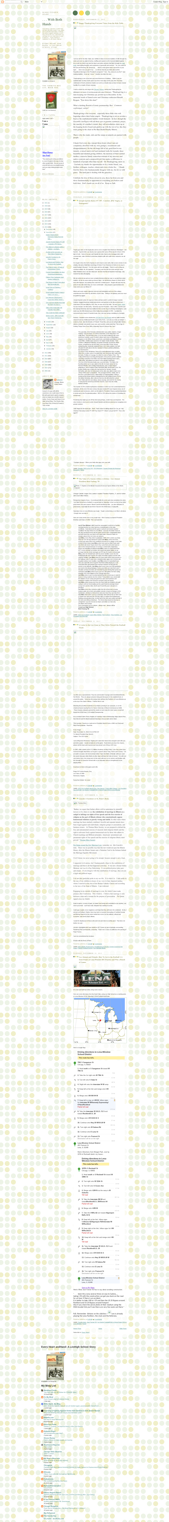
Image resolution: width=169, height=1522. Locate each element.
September (49, 324)
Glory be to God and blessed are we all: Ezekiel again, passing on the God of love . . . (72, 1406)
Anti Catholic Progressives (86, 946)
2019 (46, 209)
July (47, 331)
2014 (46, 224)
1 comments (98, 785)
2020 (46, 206)
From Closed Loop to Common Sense (56, 1399)
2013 (46, 227)
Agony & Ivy (48, 1447)
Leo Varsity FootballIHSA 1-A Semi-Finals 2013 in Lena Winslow (101, 790)
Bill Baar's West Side (52, 1458)
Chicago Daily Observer (53, 1452)
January (48, 349)
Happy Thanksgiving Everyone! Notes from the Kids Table (101, 23)
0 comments (98, 192)
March (48, 343)
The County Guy (50, 1516)
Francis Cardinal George (85, 948)
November (49, 232)
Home (100, 1328)
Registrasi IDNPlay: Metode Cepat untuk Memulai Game (63, 1413)
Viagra (82, 470)
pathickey (60, 379)
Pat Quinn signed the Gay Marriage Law (87, 845)
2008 (46, 365)
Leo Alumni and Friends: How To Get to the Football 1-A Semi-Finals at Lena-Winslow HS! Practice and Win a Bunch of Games (102, 959)
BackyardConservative (52, 1486)
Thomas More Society (87, 840)
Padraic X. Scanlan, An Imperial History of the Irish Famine (63, 1426)
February (49, 345)
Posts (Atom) (86, 1332)
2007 (46, 368)
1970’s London (49, 1454)
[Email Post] (102, 192)
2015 (46, 221)
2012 (46, 353)
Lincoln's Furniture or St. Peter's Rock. (94, 798)
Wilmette (47, 1472)
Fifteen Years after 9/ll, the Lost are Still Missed (59, 1474)
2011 (46, 356)
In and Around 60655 (52, 1499)
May (47, 336)
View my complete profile (49, 408)
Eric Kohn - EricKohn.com (54, 1519)
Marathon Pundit (50, 1390)
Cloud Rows (48, 1488)
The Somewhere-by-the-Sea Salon (55, 1481)
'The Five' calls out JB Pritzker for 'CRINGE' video (60, 1392)
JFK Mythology (98, 468)
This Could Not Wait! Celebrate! (55, 312)
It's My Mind (48, 1397)
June (47, 333)
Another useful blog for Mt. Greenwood (57, 1501)
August (48, 327)
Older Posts (123, 1328)
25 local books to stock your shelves (56, 1460)
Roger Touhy (121, 304)
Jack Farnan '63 (92, 1322)
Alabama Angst (49, 1431)
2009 (46, 362)
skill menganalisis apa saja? (53, 1433)
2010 (46, 358)
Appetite (80, 468)
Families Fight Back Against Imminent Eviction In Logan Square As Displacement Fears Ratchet (76, 1467)
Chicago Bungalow (51, 1506)
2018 (46, 212)
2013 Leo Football (83, 615)
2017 (46, 215)
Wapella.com (49, 1417)
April (47, 340)
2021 (46, 203)
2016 (46, 218)
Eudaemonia (48, 1479)
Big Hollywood (49, 1513)
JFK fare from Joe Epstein (103, 317)
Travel (84, 1323)
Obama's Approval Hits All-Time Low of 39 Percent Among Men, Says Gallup (69, 1495)
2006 (46, 371)
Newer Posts (77, 1328)
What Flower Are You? (47, 154)
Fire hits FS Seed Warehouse (53, 1419)
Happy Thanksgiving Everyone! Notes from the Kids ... (54, 237)
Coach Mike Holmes (95, 615)
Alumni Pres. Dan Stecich (97, 788)
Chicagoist (48, 1465)
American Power (50, 1424)
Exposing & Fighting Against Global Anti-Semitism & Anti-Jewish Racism (72, 1411)
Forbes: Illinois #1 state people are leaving (58, 1440)
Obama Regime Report (52, 1493)
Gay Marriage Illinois (99, 948)
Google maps (82, 1322)
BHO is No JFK (88, 468)
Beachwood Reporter (52, 1445)
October (48, 321)
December (49, 229)
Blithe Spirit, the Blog (52, 1404)
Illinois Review (49, 1438)
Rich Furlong (106, 615)
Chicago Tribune (99, 89)
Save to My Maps (88, 1288)
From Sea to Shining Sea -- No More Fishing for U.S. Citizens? (64, 1508)
